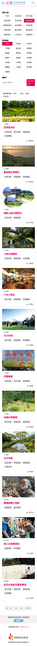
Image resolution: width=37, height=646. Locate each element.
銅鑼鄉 (7, 67)
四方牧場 (8, 335)
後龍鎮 (7, 53)
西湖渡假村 (9, 127)
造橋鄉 (18, 58)
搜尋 (30, 82)
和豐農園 (8, 376)
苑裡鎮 (29, 53)
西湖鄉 (29, 67)
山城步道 (18, 34)
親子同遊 (29, 16)
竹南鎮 (18, 44)
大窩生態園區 (10, 254)
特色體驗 (18, 25)
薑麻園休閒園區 (12, 172)
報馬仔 (18, 620)
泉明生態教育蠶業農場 (15, 584)
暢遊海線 (7, 34)
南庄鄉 (18, 48)
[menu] (3, 3)
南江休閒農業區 (12, 544)
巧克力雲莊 (9, 295)
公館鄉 (7, 62)
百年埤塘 (8, 458)
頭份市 (29, 44)
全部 (7, 16)
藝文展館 (18, 30)
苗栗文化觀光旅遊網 (15, 3)
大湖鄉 (18, 62)
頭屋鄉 (29, 58)
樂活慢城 (29, 30)
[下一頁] (21, 608)
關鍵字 (4, 77)
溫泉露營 (7, 20)
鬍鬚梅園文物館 (12, 503)
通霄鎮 (18, 53)
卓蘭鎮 (7, 72)
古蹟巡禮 (29, 25)
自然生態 (18, 16)
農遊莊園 (29, 20)
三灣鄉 (7, 48)
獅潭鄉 (29, 48)
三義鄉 (18, 67)
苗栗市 (7, 58)
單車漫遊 (18, 20)
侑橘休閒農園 (10, 417)
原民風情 (7, 30)
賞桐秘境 (29, 34)
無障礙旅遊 (7, 25)
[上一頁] (15, 608)
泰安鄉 (29, 62)
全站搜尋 (34, 3)
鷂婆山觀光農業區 (13, 213)
